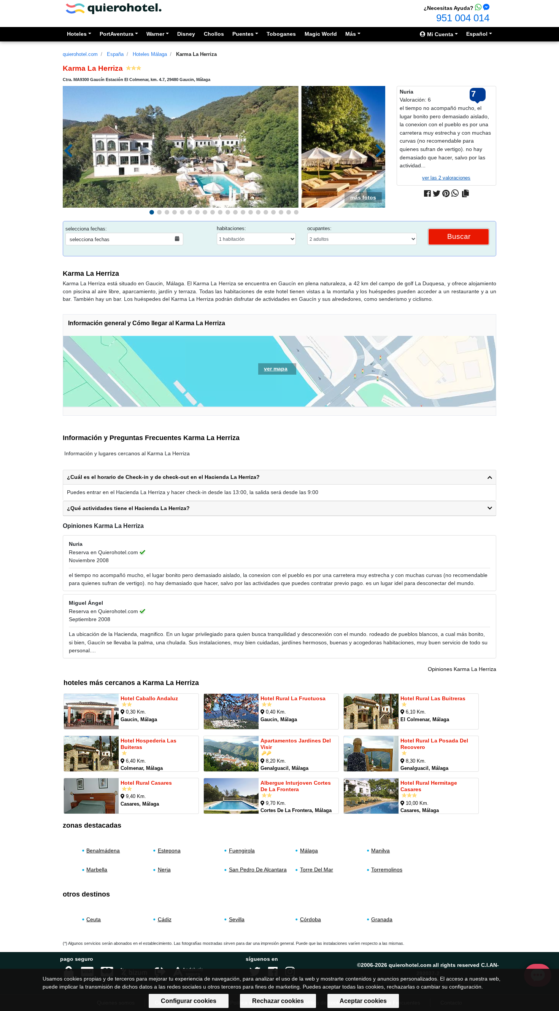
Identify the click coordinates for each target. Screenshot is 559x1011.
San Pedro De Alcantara (258, 869)
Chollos (214, 34)
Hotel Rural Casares (146, 783)
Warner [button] (155, 34)
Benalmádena (103, 850)
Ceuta (93, 919)
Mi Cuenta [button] (439, 34)
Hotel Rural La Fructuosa (293, 698)
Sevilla (237, 919)
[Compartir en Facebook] (427, 193)
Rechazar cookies (278, 1001)
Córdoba (310, 919)
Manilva (380, 850)
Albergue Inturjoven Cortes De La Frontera (295, 786)
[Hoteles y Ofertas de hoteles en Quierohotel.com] (114, 8)
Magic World (321, 34)
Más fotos (363, 197)
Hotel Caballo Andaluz (149, 698)
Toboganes (281, 34)
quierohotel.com (80, 54)
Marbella (96, 869)
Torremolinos (386, 869)
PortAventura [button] (116, 34)
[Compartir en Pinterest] (445, 193)
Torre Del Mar (316, 869)
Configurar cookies (188, 1001)
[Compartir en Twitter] (436, 193)
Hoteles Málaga (150, 54)
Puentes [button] (243, 34)
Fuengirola (242, 850)
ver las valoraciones (446, 178)
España (115, 54)
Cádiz (165, 919)
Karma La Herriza (196, 54)
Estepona (169, 850)
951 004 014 (462, 18)
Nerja (164, 869)
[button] (151, 212)
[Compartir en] (465, 193)
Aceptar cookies (363, 1001)
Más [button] (350, 34)
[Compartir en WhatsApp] (455, 193)
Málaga (309, 850)
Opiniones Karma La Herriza (462, 669)
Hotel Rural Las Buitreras (432, 698)
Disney (186, 34)
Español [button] (477, 34)
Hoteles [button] (77, 34)
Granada (381, 919)
